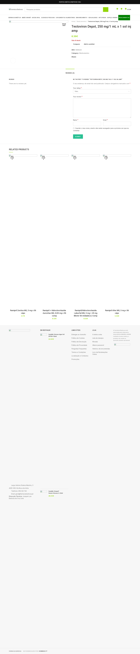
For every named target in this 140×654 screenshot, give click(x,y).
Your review (78, 97)
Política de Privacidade (79, 345)
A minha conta (97, 334)
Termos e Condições (79, 352)
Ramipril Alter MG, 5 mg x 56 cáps (117, 311)
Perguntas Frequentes (79, 349)
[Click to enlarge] (13, 60)
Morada (95, 342)
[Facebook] (127, 2)
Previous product (126, 21)
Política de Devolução (79, 342)
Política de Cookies (78, 338)
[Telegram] (88, 57)
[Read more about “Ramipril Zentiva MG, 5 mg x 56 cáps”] (35, 162)
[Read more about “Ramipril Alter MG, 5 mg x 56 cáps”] (129, 162)
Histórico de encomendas (101, 349)
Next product (130, 21)
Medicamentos (81, 21)
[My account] (112, 9)
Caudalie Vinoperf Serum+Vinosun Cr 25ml (55, 492)
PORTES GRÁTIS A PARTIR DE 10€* (70, 2)
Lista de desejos (98, 338)
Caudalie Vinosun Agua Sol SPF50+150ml (56, 335)
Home (73, 21)
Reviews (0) (70, 73)
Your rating (77, 88)
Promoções (75, 359)
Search (105, 9)
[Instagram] (130, 2)
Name (75, 120)
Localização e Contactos (80, 356)
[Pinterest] (83, 57)
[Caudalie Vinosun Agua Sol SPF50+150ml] (43, 410)
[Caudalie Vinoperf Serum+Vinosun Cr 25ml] (43, 567)
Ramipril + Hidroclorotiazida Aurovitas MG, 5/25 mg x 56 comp (54, 313)
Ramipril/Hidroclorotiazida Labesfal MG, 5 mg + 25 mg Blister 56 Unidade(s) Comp (85, 313)
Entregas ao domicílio (79, 334)
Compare (76, 44)
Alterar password (98, 345)
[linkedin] (85, 57)
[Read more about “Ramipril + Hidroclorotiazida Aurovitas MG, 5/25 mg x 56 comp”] (66, 162)
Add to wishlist (89, 44)
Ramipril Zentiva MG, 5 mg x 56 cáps (23, 311)
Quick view (35, 167)
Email (105, 120)
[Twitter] (81, 57)
